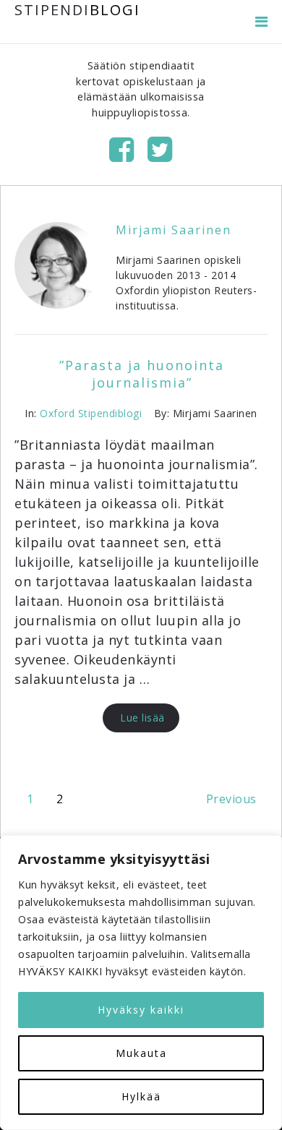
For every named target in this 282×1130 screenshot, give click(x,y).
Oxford (57, 413)
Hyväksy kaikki (141, 1009)
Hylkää (141, 1096)
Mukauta (141, 1053)
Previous (231, 799)
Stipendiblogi (110, 413)
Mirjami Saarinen (173, 230)
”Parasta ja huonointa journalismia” (141, 373)
